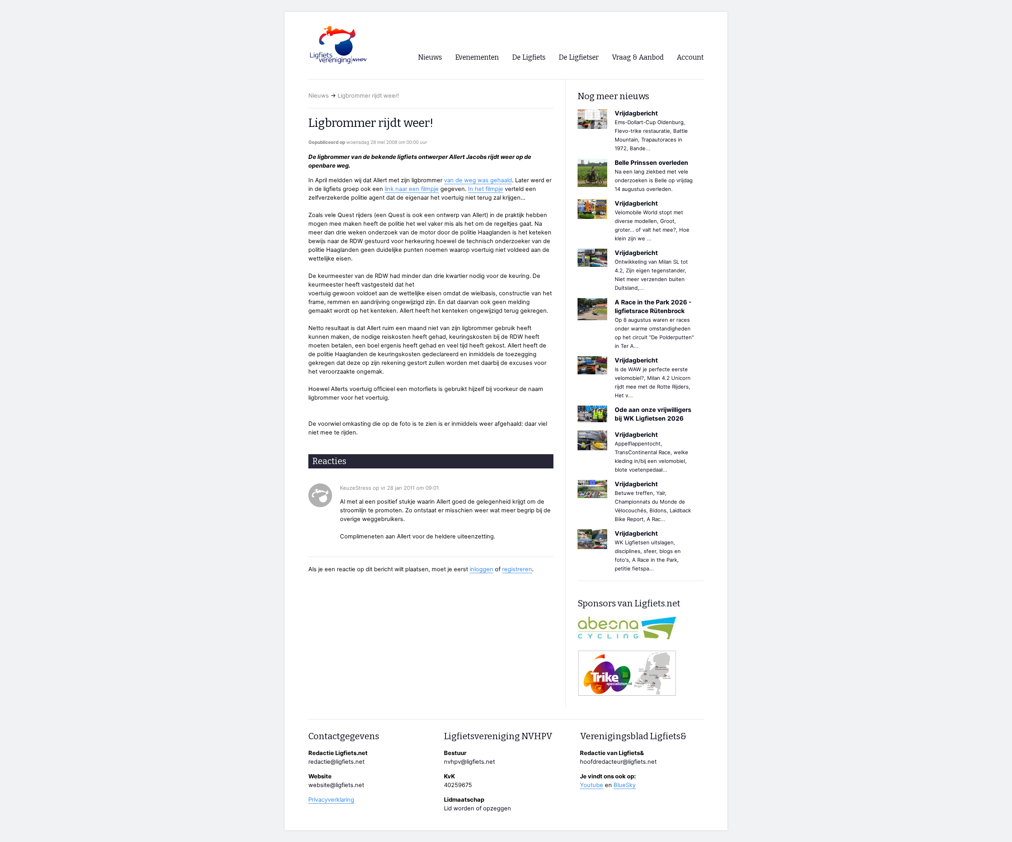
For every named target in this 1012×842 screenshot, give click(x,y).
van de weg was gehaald (478, 180)
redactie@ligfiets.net (336, 761)
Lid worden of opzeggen (477, 808)
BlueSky (625, 785)
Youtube (591, 785)
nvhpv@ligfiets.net (469, 761)
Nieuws (318, 95)
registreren (517, 569)
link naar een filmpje (412, 189)
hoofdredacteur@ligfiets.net (618, 761)
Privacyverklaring (331, 799)
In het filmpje (485, 189)
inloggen (481, 569)
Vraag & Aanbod (638, 57)
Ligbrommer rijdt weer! (368, 95)
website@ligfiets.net (336, 785)
